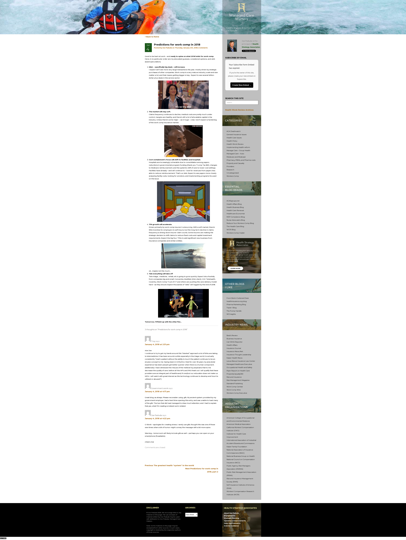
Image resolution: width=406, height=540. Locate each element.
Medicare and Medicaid (236, 157)
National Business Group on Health (241, 456)
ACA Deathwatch (234, 131)
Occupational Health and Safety (239, 367)
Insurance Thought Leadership (239, 355)
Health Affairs (232, 345)
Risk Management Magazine (238, 380)
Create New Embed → (241, 85)
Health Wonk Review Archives (239, 110)
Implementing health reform (238, 147)
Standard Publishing (235, 383)
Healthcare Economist (236, 214)
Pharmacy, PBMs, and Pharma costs (241, 160)
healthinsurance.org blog (237, 301)
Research (230, 170)
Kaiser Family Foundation (237, 447)
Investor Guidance (231, 526)
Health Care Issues (234, 138)
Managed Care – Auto (235, 154)
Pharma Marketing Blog (236, 304)
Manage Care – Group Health (238, 150)
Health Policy (232, 141)
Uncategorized (233, 173)
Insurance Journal (234, 348)
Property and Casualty (235, 163)
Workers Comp (233, 176)
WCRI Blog (231, 230)
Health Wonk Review (235, 144)
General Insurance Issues (236, 134)
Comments (203, 48)
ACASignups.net (233, 201)
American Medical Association (239, 424)
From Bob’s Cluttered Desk (238, 298)
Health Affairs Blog (234, 204)
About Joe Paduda (231, 513)
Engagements (229, 516)
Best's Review (232, 335)
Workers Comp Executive (237, 393)
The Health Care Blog (235, 226)
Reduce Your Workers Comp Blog (240, 223)
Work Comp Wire (234, 390)
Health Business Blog (235, 207)
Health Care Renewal (235, 210)
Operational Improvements (235, 521)
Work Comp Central (235, 387)
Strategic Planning (231, 518)
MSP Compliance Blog (236, 217)
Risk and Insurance (234, 377)
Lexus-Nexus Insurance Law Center (241, 361)
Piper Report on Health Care (238, 371)
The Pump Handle (234, 311)
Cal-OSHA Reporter (234, 342)
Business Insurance (234, 339)
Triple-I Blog (232, 308)
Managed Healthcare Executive (239, 364)
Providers (230, 166)
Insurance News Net (235, 351)
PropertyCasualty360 (235, 374)
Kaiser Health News (234, 358)
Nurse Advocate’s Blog (236, 220)
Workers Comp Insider (236, 233)
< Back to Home (152, 37)
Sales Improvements (232, 523)
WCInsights (231, 314)
